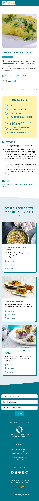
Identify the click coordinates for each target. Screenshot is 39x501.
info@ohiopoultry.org (19, 457)
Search (19, 413)
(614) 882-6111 (19, 459)
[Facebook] (12, 472)
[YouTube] (26, 472)
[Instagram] (23, 472)
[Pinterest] (19, 472)
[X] (16, 472)
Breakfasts (7, 57)
